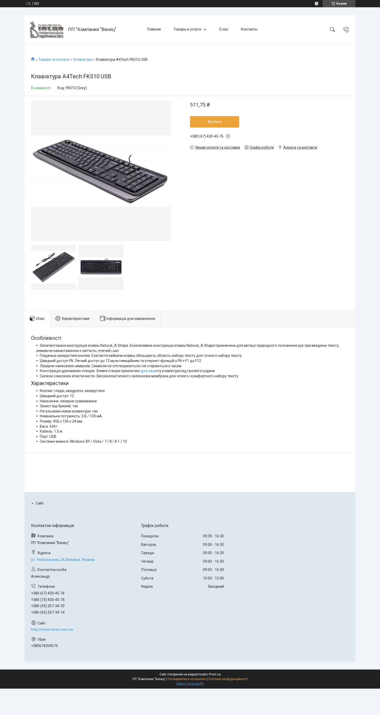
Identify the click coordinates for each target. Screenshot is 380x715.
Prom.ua (215, 674)
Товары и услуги (187, 29)
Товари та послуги (54, 59)
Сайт (40, 503)
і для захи (147, 371)
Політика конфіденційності (228, 679)
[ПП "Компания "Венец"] (47, 29)
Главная (154, 29)
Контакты (249, 29)
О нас (223, 29)
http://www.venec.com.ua (52, 629)
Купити (215, 121)
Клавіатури (83, 59)
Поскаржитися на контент (187, 679)
